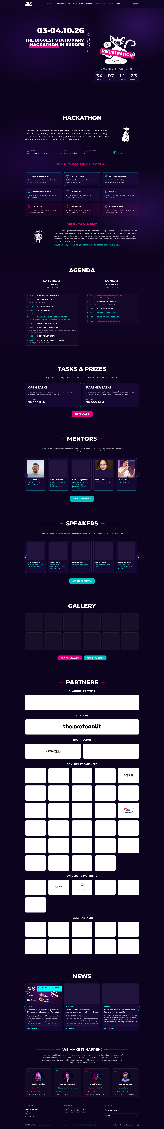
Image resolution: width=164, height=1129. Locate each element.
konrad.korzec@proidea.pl (125, 1094)
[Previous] (26, 475)
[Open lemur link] (116, 46)
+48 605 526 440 (92, 1091)
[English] (137, 4)
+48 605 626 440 (122, 1091)
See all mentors (82, 499)
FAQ (118, 3)
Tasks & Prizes (78, 3)
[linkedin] (78, 1110)
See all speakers (82, 581)
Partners (89, 3)
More (111, 4)
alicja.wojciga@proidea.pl (37, 1094)
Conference (100, 4)
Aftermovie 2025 (95, 658)
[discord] (83, 1110)
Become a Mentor (63, 3)
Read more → (32, 1028)
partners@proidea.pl (65, 1094)
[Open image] (34, 622)
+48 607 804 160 (34, 1091)
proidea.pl (30, 1116)
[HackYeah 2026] (28, 4)
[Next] (138, 475)
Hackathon (49, 4)
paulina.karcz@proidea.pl (95, 1094)
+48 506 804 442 (63, 1091)
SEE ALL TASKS (82, 414)
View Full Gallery (70, 658)
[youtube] (72, 1110)
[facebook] (66, 1110)
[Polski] (134, 4)
